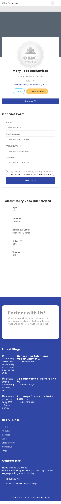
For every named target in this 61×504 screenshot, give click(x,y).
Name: (9, 122)
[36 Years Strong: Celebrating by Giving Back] (8, 384)
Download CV (30, 101)
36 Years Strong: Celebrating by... (36, 380)
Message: (10, 157)
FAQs (4, 450)
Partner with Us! (41, 332)
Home (5, 426)
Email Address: (13, 134)
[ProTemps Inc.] (16, 2)
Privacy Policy (46, 174)
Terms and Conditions (21, 174)
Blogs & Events (8, 442)
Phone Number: (13, 145)
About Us (6, 430)
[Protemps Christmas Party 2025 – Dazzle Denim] (8, 402)
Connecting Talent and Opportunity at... (33, 357)
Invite (19, 91)
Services (6, 434)
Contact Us (7, 446)
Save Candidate (37, 91)
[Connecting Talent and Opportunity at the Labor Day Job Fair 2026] (8, 364)
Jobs (4, 438)
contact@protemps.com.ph (22, 483)
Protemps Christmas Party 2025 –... (35, 398)
